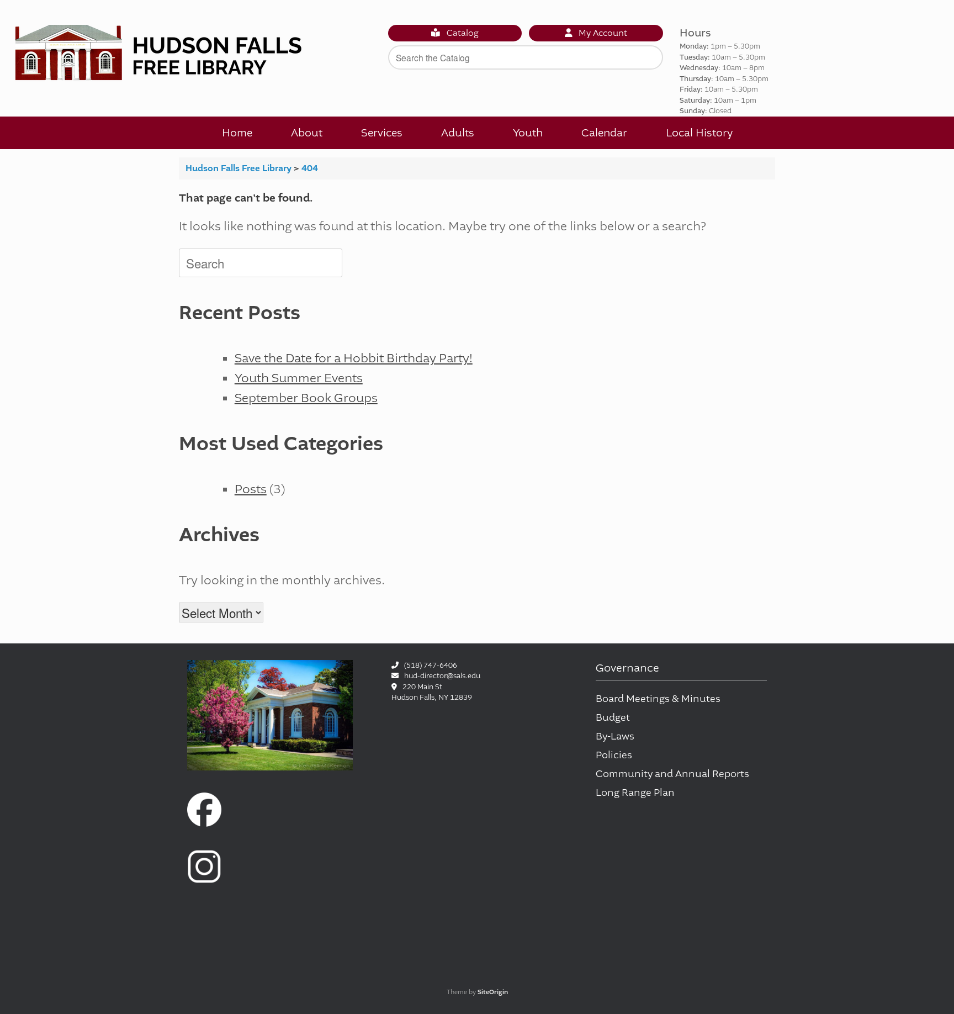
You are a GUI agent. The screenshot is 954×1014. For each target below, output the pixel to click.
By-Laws (615, 736)
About (306, 133)
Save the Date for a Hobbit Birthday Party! (354, 358)
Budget (613, 717)
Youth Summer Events (299, 378)
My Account (601, 33)
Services (381, 133)
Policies (614, 755)
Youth (528, 133)
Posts (251, 489)
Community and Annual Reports (672, 774)
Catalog (461, 33)
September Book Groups (306, 398)
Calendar (604, 133)
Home (237, 133)
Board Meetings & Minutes (658, 699)
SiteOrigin (493, 992)
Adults (457, 133)
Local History (699, 133)
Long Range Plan (635, 792)
